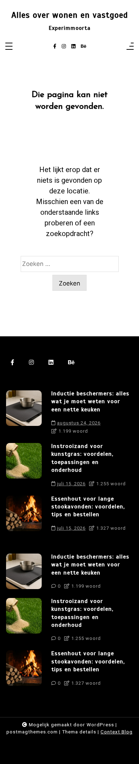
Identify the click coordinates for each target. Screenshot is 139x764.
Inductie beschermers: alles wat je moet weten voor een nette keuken (90, 401)
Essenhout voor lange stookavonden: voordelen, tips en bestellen (88, 506)
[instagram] (64, 46)
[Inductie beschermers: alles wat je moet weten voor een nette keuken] (24, 414)
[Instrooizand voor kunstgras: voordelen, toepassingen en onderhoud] (24, 467)
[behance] (83, 46)
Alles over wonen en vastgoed (69, 15)
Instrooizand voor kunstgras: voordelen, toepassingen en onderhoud (82, 458)
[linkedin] (73, 46)
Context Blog (117, 731)
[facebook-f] (54, 46)
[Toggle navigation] (8, 46)
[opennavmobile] (130, 46)
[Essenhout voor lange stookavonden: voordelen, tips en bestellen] (24, 515)
